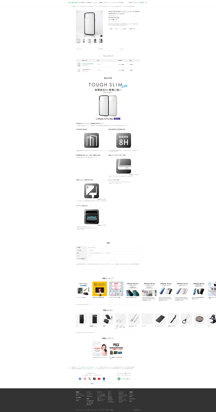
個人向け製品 (81, 2)
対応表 (111, 28)
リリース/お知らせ (89, 393)
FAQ (116, 28)
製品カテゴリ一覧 (78, 393)
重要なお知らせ (110, 399)
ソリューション (78, 399)
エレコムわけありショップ (123, 400)
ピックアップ (89, 395)
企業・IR (130, 393)
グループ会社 (131, 395)
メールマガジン (110, 400)
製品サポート (110, 393)
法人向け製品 (88, 2)
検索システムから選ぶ (90, 403)
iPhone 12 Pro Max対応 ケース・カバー (92, 6)
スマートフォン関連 (79, 6)
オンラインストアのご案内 (123, 395)
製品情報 (73, 6)
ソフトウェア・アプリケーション (102, 396)
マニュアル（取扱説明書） (101, 395)
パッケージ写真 (123, 28)
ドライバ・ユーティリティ (101, 393)
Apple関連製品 (79, 368)
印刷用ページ (132, 28)
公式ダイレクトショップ (122, 396)
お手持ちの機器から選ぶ (90, 400)
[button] (89, 392)
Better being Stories (90, 396)
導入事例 (77, 400)
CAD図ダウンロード (100, 400)
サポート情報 (120, 2)
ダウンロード (106, 2)
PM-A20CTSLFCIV (86, 69)
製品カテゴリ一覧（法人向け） (80, 395)
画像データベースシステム (101, 399)
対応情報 (100, 2)
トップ (70, 6)
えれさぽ (109, 395)
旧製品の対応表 (89, 404)
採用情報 (130, 396)
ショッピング (113, 2)
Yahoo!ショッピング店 (122, 399)
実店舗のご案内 (121, 393)
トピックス (95, 2)
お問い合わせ (110, 396)
